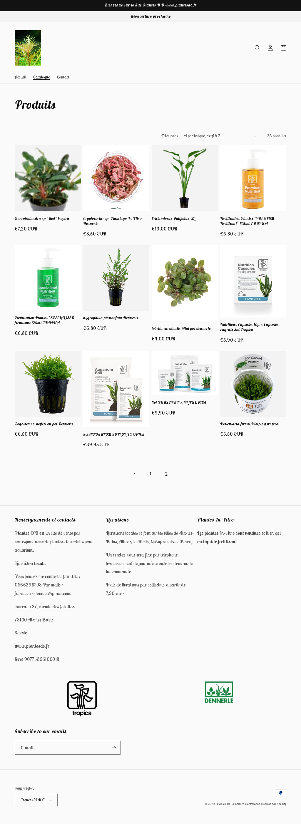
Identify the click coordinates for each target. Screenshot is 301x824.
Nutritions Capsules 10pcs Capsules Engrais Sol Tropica (249, 327)
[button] (257, 47)
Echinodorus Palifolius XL (173, 218)
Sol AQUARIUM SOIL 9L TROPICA (114, 434)
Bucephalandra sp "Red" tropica (42, 218)
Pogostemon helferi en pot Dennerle (44, 424)
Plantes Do (223, 804)
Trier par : (169, 135)
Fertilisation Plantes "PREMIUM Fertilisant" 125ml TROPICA (247, 221)
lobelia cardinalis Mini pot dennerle (181, 328)
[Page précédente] (134, 474)
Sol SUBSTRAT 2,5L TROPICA (179, 402)
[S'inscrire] (113, 748)
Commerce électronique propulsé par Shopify (259, 804)
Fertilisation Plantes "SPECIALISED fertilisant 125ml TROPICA (44, 320)
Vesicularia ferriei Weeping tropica (249, 424)
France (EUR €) (33, 800)
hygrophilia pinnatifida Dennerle (110, 318)
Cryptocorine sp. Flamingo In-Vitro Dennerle (112, 221)
